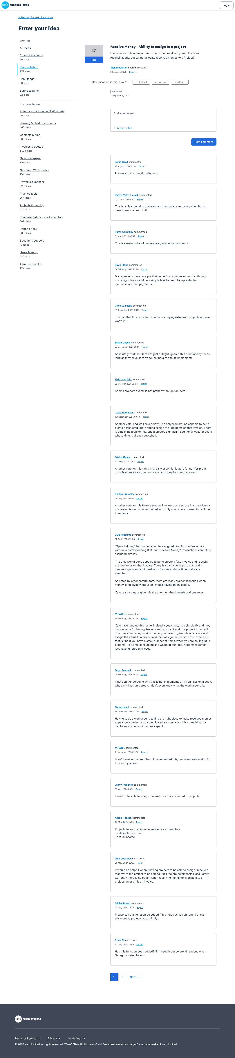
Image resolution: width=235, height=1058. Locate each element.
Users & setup (29, 252)
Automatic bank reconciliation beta (42, 111)
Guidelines (75, 1038)
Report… (133, 72)
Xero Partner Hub (31, 264)
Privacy (53, 1038)
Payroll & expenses (32, 182)
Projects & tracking (32, 205)
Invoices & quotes (31, 146)
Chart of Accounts (31, 55)
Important (161, 82)
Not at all (142, 82)
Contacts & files (30, 135)
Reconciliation (29, 67)
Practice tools (28, 193)
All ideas (25, 48)
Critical (182, 82)
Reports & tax (28, 229)
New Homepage (30, 158)
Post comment (203, 142)
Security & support (32, 240)
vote (94, 60)
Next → (134, 977)
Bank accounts (29, 90)
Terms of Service (26, 1038)
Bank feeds (27, 79)
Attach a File (124, 128)
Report (141, 166)
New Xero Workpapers (34, 170)
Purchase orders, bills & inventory (41, 217)
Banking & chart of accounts (38, 123)
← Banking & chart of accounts (35, 17)
